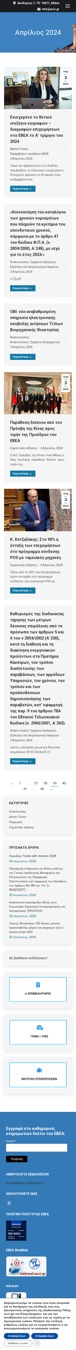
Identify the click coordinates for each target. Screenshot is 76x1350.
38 (45, 783)
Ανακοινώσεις (19, 337)
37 (36, 783)
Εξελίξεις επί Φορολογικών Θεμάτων (34, 266)
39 (55, 783)
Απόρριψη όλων (44, 1336)
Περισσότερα (20, 188)
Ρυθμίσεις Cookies (18, 1343)
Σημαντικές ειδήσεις (23, 448)
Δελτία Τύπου (19, 149)
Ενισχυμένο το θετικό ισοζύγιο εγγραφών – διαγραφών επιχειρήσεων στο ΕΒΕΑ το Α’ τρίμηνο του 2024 (36, 129)
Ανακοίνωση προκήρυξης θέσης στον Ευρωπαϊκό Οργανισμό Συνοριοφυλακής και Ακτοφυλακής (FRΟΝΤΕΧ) (37, 906)
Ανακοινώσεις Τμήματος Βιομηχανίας (35, 342)
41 (25, 789)
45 (42, 789)
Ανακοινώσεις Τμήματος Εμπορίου (33, 262)
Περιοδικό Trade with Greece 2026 (32, 856)
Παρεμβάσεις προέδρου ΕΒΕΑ (29, 153)
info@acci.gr (50, 9)
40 (64, 783)
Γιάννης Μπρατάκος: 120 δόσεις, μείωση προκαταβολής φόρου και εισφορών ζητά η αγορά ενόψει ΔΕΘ (36, 927)
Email (11, 1141)
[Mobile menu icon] (67, 6)
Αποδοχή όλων (17, 1336)
